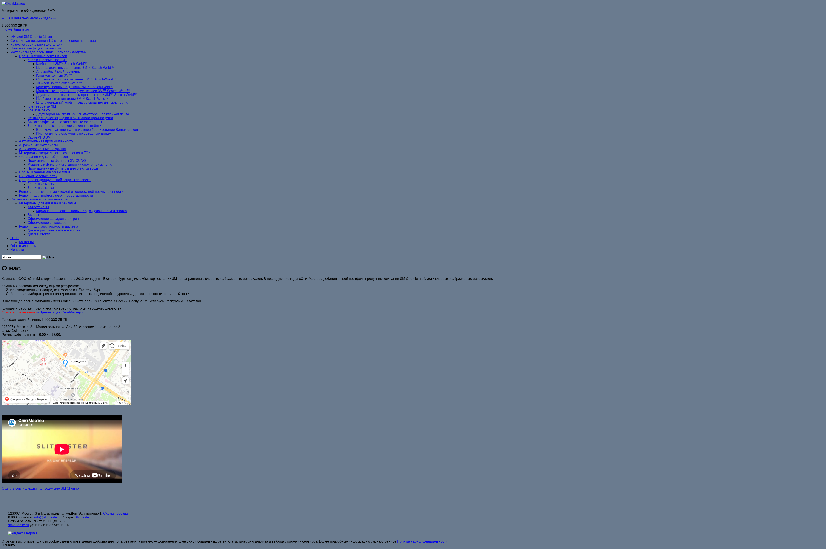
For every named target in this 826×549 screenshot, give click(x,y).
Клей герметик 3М (42, 106)
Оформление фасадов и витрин (53, 219)
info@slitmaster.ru (15, 29)
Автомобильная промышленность (46, 141)
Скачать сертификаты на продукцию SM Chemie (40, 488)
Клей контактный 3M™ (54, 75)
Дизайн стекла (39, 234)
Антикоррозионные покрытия (42, 149)
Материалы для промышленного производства (48, 52)
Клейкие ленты (39, 110)
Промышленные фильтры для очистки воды (63, 168)
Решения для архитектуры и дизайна (48, 226)
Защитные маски (41, 184)
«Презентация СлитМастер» (60, 312)
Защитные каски (41, 188)
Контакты (26, 242)
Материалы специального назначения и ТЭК (54, 153)
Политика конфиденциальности (35, 48)
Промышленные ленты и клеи (43, 56)
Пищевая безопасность (38, 176)
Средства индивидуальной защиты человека (55, 180)
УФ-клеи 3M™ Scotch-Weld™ (59, 83)
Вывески (35, 215)
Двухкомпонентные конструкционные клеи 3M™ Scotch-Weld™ (86, 95)
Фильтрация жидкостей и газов (43, 157)
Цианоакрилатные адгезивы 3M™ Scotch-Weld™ (75, 67)
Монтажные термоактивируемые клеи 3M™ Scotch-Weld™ (83, 91)
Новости (17, 249)
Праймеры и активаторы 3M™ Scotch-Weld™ (72, 98)
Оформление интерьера (47, 222)
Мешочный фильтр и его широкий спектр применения (70, 164)
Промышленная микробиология (44, 172)
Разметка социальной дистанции (36, 44)
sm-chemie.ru (18, 525)
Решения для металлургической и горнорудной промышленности (71, 191)
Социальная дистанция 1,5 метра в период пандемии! (53, 40)
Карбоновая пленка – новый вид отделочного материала (81, 211)
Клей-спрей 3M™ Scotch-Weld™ (61, 64)
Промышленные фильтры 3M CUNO (57, 160)
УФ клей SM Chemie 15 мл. (31, 37)
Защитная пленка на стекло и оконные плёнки (64, 126)
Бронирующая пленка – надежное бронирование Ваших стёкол (87, 129)
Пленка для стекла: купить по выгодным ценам (73, 133)
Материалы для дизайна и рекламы (47, 203)
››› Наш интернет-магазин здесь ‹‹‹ (29, 18)
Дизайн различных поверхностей (54, 230)
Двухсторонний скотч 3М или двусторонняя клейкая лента (82, 114)
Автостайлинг (38, 207)
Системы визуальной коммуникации (39, 199)
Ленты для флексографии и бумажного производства (70, 118)
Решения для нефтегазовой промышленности (56, 195)
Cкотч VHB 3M (39, 137)
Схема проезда (115, 513)
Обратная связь (23, 246)
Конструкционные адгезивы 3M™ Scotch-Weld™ (74, 87)
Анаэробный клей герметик (58, 71)
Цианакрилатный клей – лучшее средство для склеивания (82, 102)
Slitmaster (82, 517)
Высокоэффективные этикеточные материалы (65, 122)
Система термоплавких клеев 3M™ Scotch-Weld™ (76, 79)
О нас (14, 238)
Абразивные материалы (38, 145)
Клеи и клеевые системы (47, 60)
